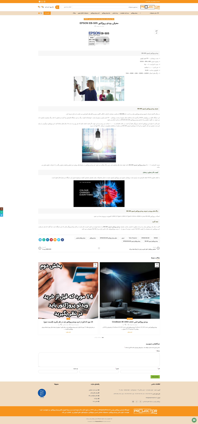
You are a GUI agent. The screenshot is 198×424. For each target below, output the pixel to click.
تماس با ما (47, 13)
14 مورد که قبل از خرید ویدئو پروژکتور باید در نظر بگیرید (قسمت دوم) (68, 321)
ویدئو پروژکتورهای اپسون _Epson (91, 19)
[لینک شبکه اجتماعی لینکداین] (47, 239)
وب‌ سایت (75, 369)
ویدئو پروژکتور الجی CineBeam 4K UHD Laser (130, 321)
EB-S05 (122, 114)
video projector (133, 238)
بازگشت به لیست (99, 248)
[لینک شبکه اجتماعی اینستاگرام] (44, 1)
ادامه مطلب (129, 332)
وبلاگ (112, 19)
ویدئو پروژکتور (108, 19)
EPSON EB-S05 (145, 238)
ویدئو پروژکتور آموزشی (80, 238)
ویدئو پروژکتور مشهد (101, 19)
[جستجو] (57, 7)
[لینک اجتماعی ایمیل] (55, 239)
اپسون (123, 238)
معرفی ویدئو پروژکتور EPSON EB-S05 (108, 238)
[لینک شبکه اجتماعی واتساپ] (42, 1)
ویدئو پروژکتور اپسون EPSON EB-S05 (131, 241)
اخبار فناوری (130, 318)
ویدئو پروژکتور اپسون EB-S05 (111, 226)
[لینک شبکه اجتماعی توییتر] (58, 239)
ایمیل (117, 369)
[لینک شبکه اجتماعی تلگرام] (39, 1)
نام (159, 369)
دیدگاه (158, 351)
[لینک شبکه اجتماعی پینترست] (51, 239)
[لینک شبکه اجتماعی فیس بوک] (62, 239)
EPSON (156, 238)
